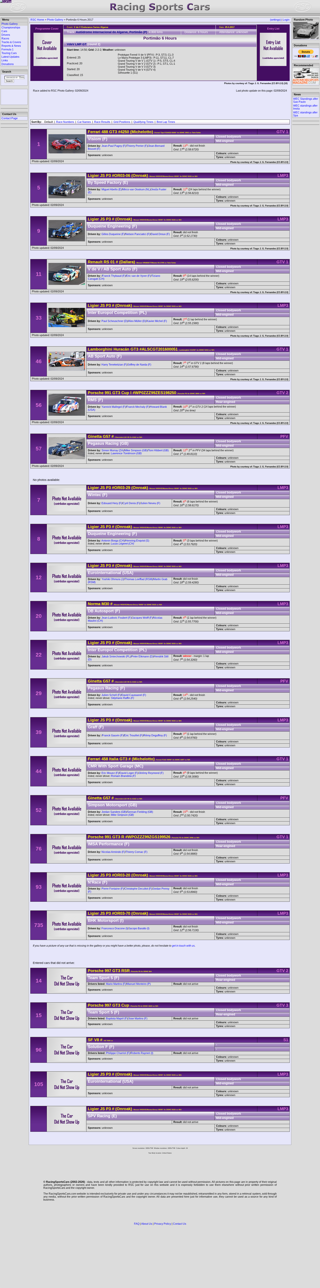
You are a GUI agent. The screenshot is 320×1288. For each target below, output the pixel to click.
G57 (106, 436)
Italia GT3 (117, 759)
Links (5, 60)
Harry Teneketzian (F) (114, 364)
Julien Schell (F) (111, 695)
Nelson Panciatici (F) (137, 234)
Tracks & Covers (11, 42)
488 (105, 131)
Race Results (102, 122)
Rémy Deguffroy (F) (155, 735)
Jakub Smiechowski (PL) (116, 656)
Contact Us (179, 1223)
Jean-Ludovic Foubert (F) (116, 617)
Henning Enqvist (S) (137, 540)
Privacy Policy (162, 1223)
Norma (94, 604)
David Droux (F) (160, 234)
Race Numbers (65, 122)
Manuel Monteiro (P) (139, 983)
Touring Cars (9, 53)
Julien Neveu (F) (150, 503)
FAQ (136, 1223)
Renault (95, 262)
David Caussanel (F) (134, 695)
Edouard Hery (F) (112, 503)
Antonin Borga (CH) (113, 540)
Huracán (121, 349)
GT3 (112, 131)
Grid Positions (122, 122)
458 (105, 759)
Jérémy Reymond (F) (151, 773)
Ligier (93, 175)
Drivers (6, 34)
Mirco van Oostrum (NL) (136, 189)
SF (90, 1040)
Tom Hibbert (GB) (158, 450)
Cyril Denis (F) (131, 503)
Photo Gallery (55, 19)
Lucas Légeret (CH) (122, 543)
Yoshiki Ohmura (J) (113, 579)
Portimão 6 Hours (160, 38)
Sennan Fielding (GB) (140, 811)
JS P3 (105, 175)
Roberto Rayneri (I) (142, 1053)
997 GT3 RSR (117, 970)
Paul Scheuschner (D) (115, 321)
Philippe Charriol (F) (118, 1053)
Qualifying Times (143, 122)
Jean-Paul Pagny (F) (114, 145)
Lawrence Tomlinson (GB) (126, 453)
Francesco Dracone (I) (115, 928)
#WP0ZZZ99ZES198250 (154, 392)
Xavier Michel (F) (157, 321)
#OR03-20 (121, 875)
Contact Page (10, 118)
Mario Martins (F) (116, 983)
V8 (96, 1040)
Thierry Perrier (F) (137, 145)
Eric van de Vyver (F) (138, 275)
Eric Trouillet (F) (133, 735)
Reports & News (11, 45)
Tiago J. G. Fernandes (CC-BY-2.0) (265, 83)
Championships (11, 27)
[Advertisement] (14, 96)
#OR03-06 (121, 175)
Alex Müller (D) (137, 321)
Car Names (84, 122)
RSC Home (37, 19)
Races (5, 38)
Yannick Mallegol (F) (114, 406)
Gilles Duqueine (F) (113, 234)
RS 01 (109, 262)
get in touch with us (183, 945)
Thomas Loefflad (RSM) (139, 579)
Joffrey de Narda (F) (139, 364)
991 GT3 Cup (117, 392)
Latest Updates (10, 56)
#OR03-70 (121, 913)
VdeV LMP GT (76, 44)
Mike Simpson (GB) (136, 450)
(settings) (275, 19)
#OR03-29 (121, 487)
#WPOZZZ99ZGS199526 (147, 837)
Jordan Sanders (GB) (114, 811)
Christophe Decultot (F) (138, 888)
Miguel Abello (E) (112, 189)
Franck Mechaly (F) (137, 406)
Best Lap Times (166, 122)
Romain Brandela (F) (123, 776)
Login (286, 19)
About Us (146, 1223)
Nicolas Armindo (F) (113, 852)
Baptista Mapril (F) (117, 1018)
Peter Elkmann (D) (142, 656)
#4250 (123, 131)
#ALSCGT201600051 (159, 349)
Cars (4, 31)
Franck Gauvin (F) (113, 735)
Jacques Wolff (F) (142, 617)
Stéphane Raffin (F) (122, 698)
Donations (8, 64)
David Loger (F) (129, 773)
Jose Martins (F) (137, 1018)
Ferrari (94, 131)
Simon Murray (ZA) (113, 450)
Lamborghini (100, 349)
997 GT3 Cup (117, 1005)
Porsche (96, 392)
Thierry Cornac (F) (136, 852)
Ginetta (95, 436)
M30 (105, 604)
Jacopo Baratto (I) (138, 928)
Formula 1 (8, 49)
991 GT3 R (114, 837)
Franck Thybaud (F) (114, 275)
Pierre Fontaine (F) (113, 888)
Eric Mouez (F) (110, 773)
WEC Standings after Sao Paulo (305, 100)
